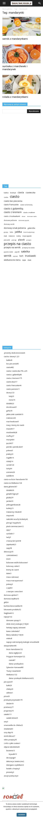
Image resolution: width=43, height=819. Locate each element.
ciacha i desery (11, 356)
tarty (8, 537)
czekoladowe (11, 555)
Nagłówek (9, 613)
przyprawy (9, 711)
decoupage (11, 758)
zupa (24, 260)
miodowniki (11, 432)
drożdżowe (11, 407)
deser (23, 216)
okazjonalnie (10, 646)
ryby (8, 530)
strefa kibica (9, 736)
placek (21, 239)
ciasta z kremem (14, 378)
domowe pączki (24, 220)
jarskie (9, 501)
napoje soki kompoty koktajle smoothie (22, 642)
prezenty (10, 772)
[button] (39, 3)
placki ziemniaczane (15, 526)
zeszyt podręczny (11, 776)
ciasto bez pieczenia (13, 201)
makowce (11, 418)
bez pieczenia (12, 364)
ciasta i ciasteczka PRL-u (16, 371)
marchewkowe (12, 421)
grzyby (6, 232)
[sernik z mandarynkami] (21, 26)
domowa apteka (11, 595)
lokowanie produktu (12, 609)
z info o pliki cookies (12, 743)
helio (11, 232)
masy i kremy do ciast (15, 425)
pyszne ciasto (8, 252)
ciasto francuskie (11, 204)
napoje (8, 617)
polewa (9, 450)
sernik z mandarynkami (15, 38)
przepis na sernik (12, 247)
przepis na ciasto (17, 243)
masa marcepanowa (14, 580)
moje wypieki (27, 236)
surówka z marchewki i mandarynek (15, 68)
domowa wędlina (11, 599)
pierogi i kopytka (13, 523)
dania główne (10, 486)
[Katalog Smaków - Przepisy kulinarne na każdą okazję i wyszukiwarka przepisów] (21, 791)
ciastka (6, 197)
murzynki (10, 439)
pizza (7, 696)
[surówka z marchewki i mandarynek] (21, 53)
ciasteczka (30, 192)
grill (6, 602)
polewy (9, 584)
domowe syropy (13, 620)
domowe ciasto (32, 216)
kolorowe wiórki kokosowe (17, 562)
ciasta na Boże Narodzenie (16, 479)
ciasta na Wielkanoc (13, 483)
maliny (18, 236)
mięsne (10, 515)
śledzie (9, 703)
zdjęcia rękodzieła (12, 747)
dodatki (10, 403)
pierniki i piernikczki (14, 447)
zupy (9, 548)
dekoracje (8, 552)
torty (9, 468)
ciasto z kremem (13, 212)
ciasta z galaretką (14, 374)
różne (12, 400)
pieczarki (7, 240)
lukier (8, 573)
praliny (9, 454)
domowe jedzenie (10, 220)
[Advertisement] (20, 304)
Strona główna (7, 9)
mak (5, 236)
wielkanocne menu (12, 260)
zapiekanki (11, 544)
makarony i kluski (14, 512)
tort (21, 256)
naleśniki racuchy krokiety (17, 519)
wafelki (10, 476)
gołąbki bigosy (12, 494)
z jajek (9, 588)
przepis (28, 240)
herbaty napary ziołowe (15, 627)
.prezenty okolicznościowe (14, 353)
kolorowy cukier (12, 566)
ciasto (14, 196)
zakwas (9, 693)
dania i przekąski (16, 664)
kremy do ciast (12, 570)
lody (11, 396)
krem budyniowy (29, 232)
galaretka (31, 228)
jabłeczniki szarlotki (14, 414)
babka (6, 193)
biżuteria (10, 750)
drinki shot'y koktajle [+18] (17, 624)
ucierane (10, 472)
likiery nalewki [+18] (14, 635)
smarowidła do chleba (13, 725)
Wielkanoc (11, 674)
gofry (9, 411)
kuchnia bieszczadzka (13, 606)
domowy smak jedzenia (15, 228)
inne (8, 559)
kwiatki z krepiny (13, 768)
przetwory (8, 707)
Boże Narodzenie (14, 649)
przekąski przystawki (13, 700)
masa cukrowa (12, 577)
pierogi (14, 240)
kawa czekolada (13, 631)
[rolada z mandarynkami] (21, 84)
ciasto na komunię (26, 205)
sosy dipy (8, 732)
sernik (7, 255)
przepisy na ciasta (28, 248)
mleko (9, 638)
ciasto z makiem (29, 212)
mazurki (10, 429)
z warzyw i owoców (14, 591)
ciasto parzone (13, 389)
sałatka (25, 251)
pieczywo (8, 682)
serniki (10, 465)
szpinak (15, 256)
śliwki (29, 260)
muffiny (10, 436)
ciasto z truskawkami (12, 216)
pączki (17, 252)
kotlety (9, 508)
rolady (9, 461)
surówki (10, 533)
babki (9, 360)
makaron (12, 236)
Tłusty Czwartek (13, 671)
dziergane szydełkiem (15, 765)
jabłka (18, 232)
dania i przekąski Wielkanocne (21, 678)
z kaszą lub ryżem (13, 541)
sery (6, 721)
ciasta (21, 192)
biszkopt (13, 193)
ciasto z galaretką (13, 208)
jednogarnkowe (13, 505)
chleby (9, 689)
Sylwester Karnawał (14, 667)
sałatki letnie (12, 718)
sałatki (8, 714)
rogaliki (10, 458)
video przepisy (10, 740)
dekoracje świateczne (15, 761)
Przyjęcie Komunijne (15, 656)
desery (10, 392)
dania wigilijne (15, 653)
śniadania (8, 729)
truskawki (30, 255)
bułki (9, 685)
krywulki (13, 754)
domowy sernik (9, 224)
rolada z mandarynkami (15, 96)
